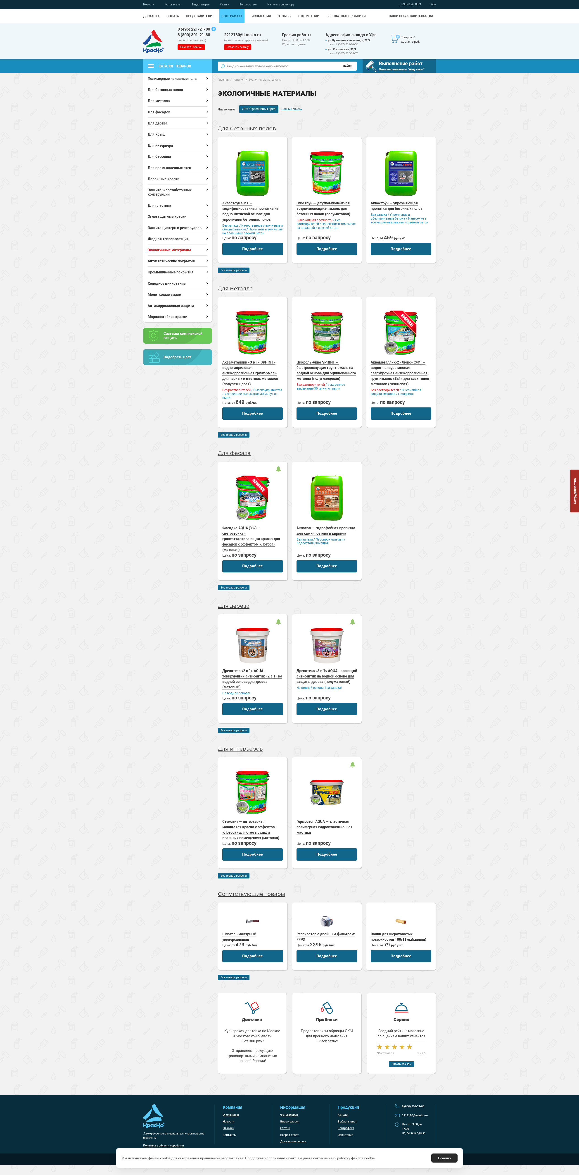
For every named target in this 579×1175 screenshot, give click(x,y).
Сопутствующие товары (251, 894)
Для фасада (234, 453)
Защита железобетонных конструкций (170, 191)
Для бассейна (159, 156)
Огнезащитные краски (167, 216)
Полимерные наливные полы (172, 78)
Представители (199, 16)
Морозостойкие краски (167, 316)
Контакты (229, 1135)
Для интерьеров (240, 749)
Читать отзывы (401, 1064)
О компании (308, 16)
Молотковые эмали (164, 294)
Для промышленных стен (169, 167)
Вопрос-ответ (248, 4)
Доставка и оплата (293, 1141)
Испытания (261, 16)
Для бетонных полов (247, 128)
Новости (148, 4)
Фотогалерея (173, 4)
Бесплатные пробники (346, 16)
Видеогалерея (201, 4)
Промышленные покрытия (170, 272)
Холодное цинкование (166, 283)
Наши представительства (411, 15)
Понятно (444, 1158)
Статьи (224, 4)
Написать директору (280, 4)
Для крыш (156, 134)
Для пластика (159, 205)
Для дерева (233, 606)
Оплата (172, 16)
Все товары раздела (234, 270)
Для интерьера (160, 145)
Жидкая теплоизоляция (168, 238)
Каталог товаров (175, 66)
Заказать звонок (191, 47)
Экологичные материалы (169, 249)
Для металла (235, 288)
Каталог (343, 1115)
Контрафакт (232, 16)
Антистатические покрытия (171, 260)
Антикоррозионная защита (171, 305)
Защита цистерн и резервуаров (175, 227)
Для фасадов (159, 112)
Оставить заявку (238, 47)
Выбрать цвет (347, 1121)
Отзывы (284, 16)
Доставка (151, 16)
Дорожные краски (163, 178)
